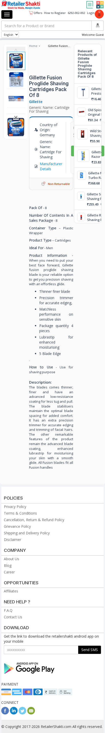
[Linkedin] (14, 713)
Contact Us (13, 617)
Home (33, 46)
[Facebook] (5, 713)
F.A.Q (8, 610)
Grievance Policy (17, 526)
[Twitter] (22, 713)
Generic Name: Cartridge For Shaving (49, 109)
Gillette (35, 101)
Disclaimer (12, 539)
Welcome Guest (93, 35)
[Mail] (31, 713)
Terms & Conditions (20, 513)
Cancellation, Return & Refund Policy (34, 519)
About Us (11, 558)
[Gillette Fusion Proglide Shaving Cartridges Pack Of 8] (15, 133)
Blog (7, 565)
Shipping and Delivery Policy (27, 533)
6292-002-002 (76, 13)
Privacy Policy (15, 506)
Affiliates (11, 591)
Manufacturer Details (51, 166)
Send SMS (89, 649)
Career (9, 572)
